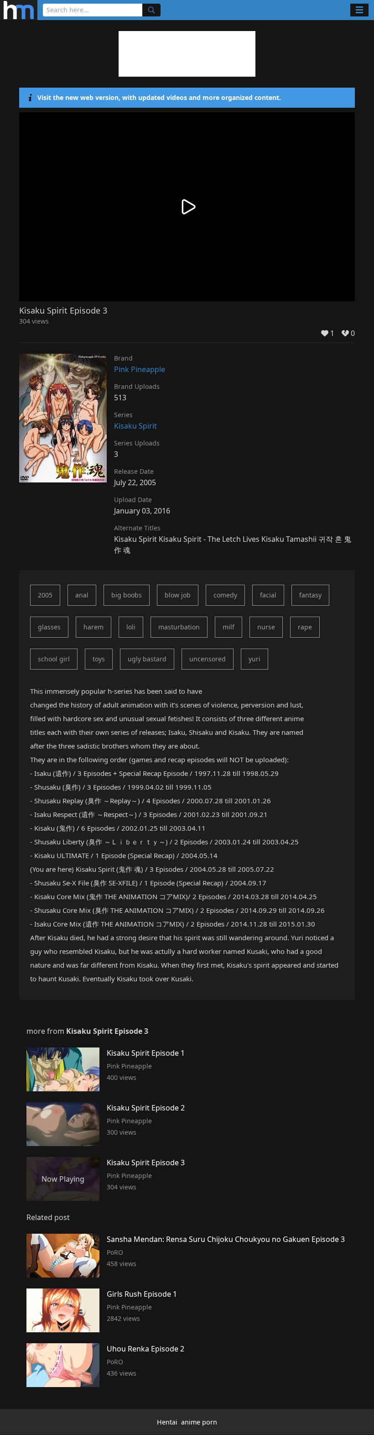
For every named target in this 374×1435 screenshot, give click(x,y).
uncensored (207, 659)
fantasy (310, 595)
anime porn (199, 1422)
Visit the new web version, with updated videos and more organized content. (159, 97)
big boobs (126, 595)
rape (305, 627)
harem (93, 627)
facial (268, 595)
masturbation (179, 627)
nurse (266, 627)
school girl (54, 659)
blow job (178, 595)
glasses (49, 627)
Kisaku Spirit (135, 426)
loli (130, 627)
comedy (225, 595)
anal (81, 595)
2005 (45, 595)
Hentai (167, 1422)
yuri (254, 659)
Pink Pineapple (139, 369)
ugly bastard (147, 659)
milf (228, 627)
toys (99, 659)
